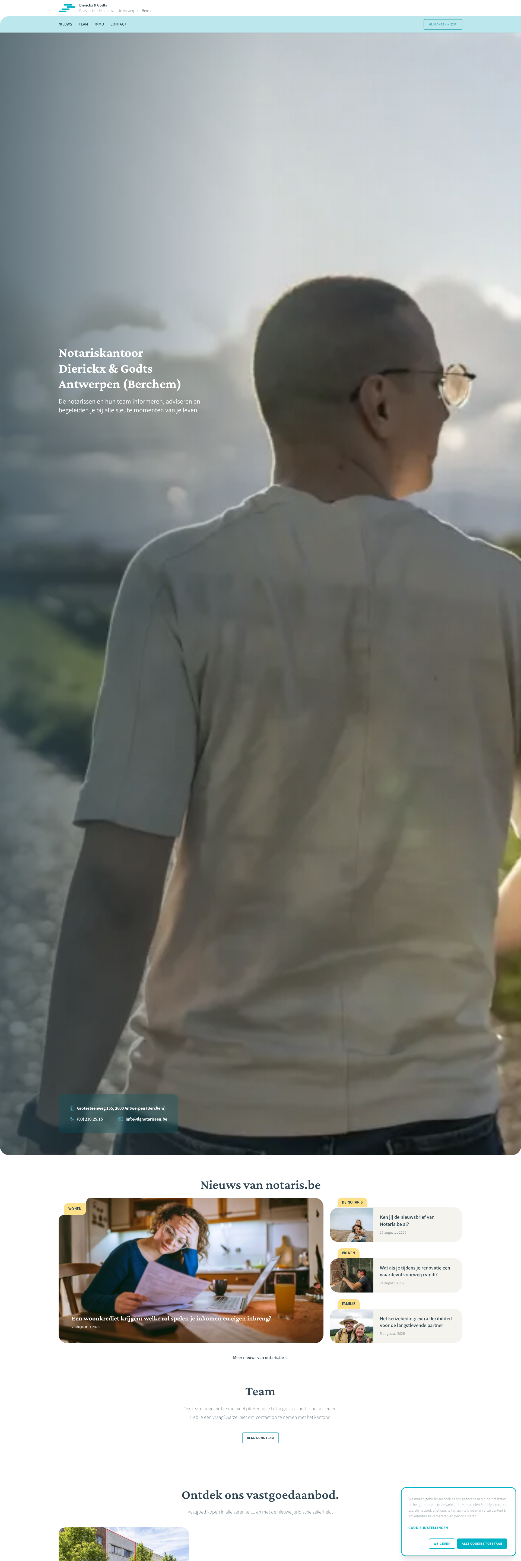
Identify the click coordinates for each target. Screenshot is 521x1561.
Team (83, 24)
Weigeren (442, 1544)
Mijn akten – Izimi (443, 24)
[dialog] (459, 1522)
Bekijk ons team (260, 1438)
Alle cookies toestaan (482, 1544)
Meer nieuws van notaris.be (258, 1357)
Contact (118, 24)
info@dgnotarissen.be (146, 1119)
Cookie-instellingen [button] (428, 1528)
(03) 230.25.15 (90, 1119)
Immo (99, 24)
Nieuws (65, 24)
